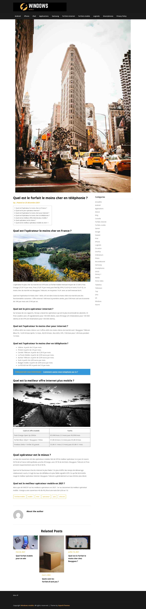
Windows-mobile (27, 605)
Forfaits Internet (68, 16)
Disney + (98, 274)
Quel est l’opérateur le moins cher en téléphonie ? (33, 215)
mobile (30, 497)
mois (37, 497)
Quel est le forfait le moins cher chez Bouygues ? (77, 558)
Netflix (97, 278)
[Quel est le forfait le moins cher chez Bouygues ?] (78, 542)
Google (97, 232)
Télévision (98, 288)
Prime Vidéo (99, 281)
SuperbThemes (64, 605)
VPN (96, 295)
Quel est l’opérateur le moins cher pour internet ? (32, 213)
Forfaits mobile (84, 16)
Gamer (97, 228)
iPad (34, 16)
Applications (44, 16)
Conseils (98, 218)
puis (54, 497)
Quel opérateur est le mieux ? (26, 220)
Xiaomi (97, 305)
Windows (98, 301)
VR (96, 298)
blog (96, 215)
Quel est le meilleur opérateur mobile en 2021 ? (32, 223)
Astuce (97, 212)
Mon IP (15, 595)
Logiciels (96, 16)
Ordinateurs (99, 255)
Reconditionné (100, 262)
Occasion (98, 248)
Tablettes (98, 285)
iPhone (26, 16)
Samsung (55, 16)
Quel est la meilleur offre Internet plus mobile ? (32, 218)
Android (18, 16)
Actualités (98, 202)
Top (96, 291)
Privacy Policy (122, 16)
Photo (97, 258)
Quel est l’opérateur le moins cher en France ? (31, 208)
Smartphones (108, 16)
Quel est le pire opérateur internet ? (28, 210)
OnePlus (98, 252)
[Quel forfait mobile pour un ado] (25, 542)
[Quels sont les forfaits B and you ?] (51, 553)
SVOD (97, 271)
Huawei (97, 235)
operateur (46, 497)
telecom (62, 497)
